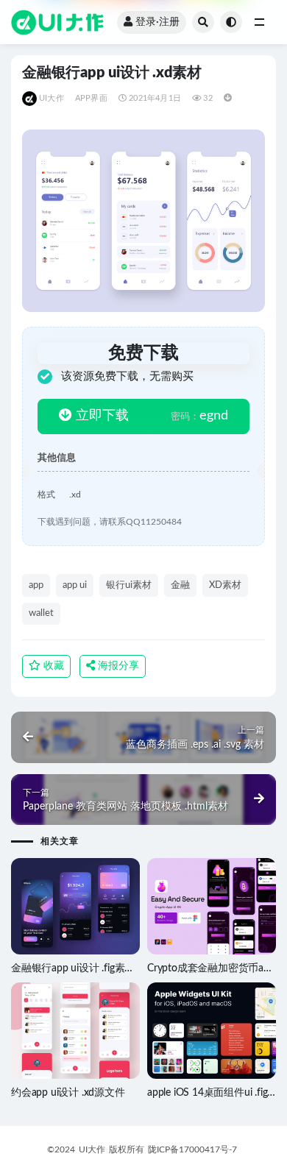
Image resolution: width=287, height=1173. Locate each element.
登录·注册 (157, 22)
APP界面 (91, 98)
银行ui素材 (129, 585)
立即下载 (100, 415)
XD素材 (225, 585)
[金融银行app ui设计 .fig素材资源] (75, 906)
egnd (199, 415)
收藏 (52, 666)
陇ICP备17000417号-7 (192, 1149)
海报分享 (117, 666)
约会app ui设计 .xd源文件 (68, 1093)
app (36, 585)
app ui (75, 585)
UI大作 (51, 98)
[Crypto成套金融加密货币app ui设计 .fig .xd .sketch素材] (211, 906)
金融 (180, 585)
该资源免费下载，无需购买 (127, 376)
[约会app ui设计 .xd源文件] (75, 1030)
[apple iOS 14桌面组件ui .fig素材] (211, 1030)
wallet (41, 613)
